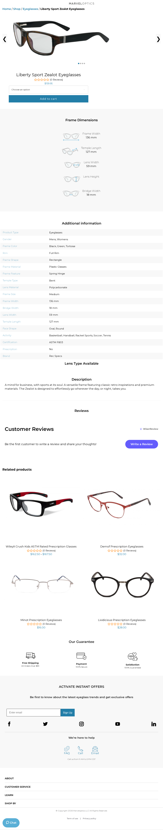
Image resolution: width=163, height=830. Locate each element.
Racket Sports (83, 335)
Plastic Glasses (57, 266)
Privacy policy (89, 818)
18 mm (53, 307)
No (51, 349)
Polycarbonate (58, 287)
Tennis (107, 335)
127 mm (54, 321)
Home (6, 9)
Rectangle (55, 259)
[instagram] (81, 724)
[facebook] (9, 724)
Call (80, 753)
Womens (62, 239)
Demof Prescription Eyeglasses (121, 546)
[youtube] (117, 724)
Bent (52, 280)
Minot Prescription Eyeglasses (41, 620)
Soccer (98, 335)
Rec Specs (55, 355)
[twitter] (45, 724)
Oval (52, 328)
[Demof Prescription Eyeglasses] (121, 485)
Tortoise (70, 246)
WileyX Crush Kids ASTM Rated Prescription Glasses (41, 546)
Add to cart (48, 98)
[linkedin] (154, 724)
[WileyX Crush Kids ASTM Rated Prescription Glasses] (41, 483)
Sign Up (67, 712)
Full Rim (54, 253)
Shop (17, 9)
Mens (52, 239)
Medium (54, 294)
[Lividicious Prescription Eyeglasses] (121, 566)
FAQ (67, 753)
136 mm (54, 301)
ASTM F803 (56, 342)
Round (60, 328)
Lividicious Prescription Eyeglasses (122, 620)
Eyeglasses (30, 9)
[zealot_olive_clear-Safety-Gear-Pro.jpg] (81, 39)
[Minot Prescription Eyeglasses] (41, 566)
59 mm (53, 314)
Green (61, 246)
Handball (68, 335)
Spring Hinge (57, 273)
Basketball (55, 335)
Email (95, 753)
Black (52, 246)
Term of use (72, 818)
